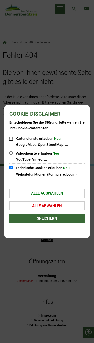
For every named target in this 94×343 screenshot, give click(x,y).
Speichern (47, 218)
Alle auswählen (47, 193)
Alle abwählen (47, 206)
